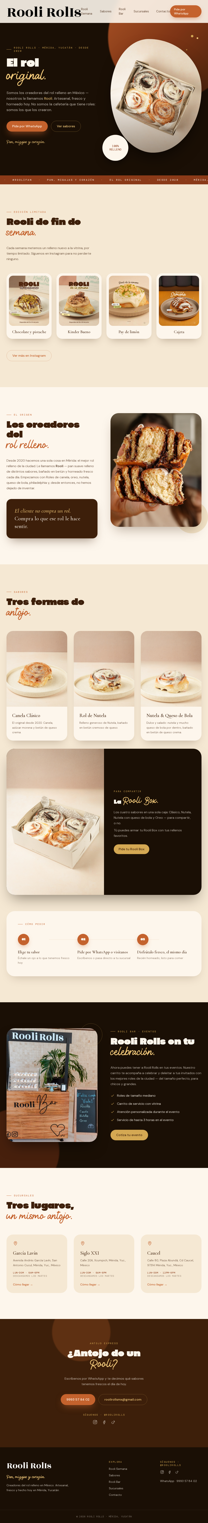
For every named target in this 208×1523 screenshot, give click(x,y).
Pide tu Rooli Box (131, 849)
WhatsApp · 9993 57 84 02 (178, 1481)
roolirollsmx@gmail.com (122, 1399)
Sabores (106, 11)
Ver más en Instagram (29, 355)
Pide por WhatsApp (181, 11)
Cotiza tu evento (129, 1135)
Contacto (163, 11)
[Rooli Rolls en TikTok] (112, 1422)
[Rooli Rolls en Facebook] (104, 1422)
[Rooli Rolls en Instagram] (95, 1422)
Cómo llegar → (23, 1284)
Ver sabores (66, 126)
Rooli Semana (86, 11)
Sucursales (141, 11)
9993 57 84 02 (78, 1399)
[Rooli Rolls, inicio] (43, 11)
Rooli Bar (122, 11)
